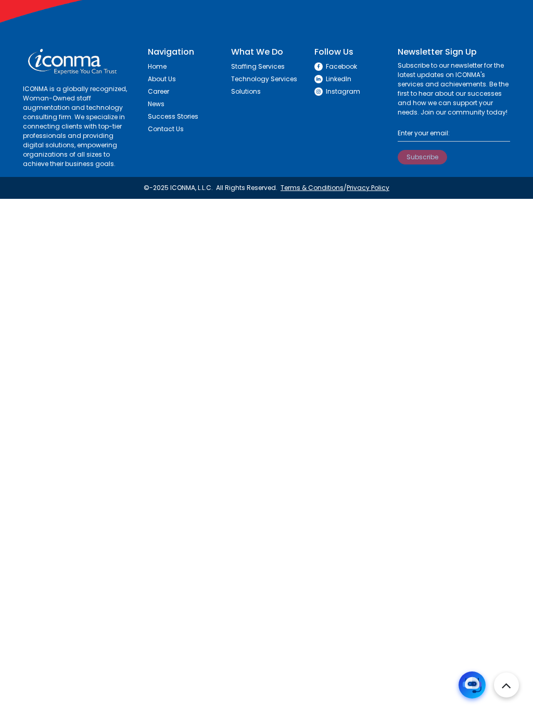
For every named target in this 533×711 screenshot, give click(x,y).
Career (158, 91)
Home (157, 66)
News (156, 103)
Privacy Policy (368, 187)
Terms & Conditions (312, 187)
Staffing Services (258, 66)
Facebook (341, 66)
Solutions (246, 91)
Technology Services (264, 78)
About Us (162, 78)
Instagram (343, 91)
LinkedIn (338, 78)
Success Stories (173, 116)
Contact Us (166, 128)
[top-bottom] (506, 684)
